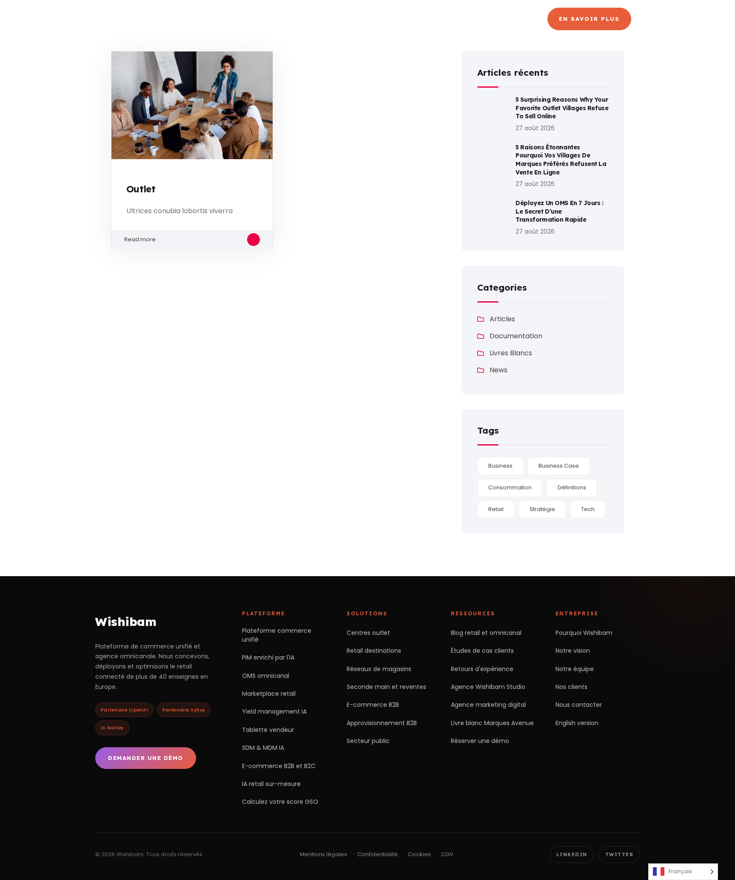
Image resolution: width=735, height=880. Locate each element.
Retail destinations (374, 650)
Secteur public (368, 741)
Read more (140, 239)
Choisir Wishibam (264, 18)
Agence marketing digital (488, 704)
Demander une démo (145, 757)
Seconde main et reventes (386, 687)
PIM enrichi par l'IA (268, 657)
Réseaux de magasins (379, 669)
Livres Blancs (511, 353)
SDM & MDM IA (263, 747)
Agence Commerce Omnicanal (434, 18)
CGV (447, 854)
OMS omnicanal (265, 675)
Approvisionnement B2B (382, 723)
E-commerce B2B (373, 704)
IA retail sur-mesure (271, 784)
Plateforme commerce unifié (276, 635)
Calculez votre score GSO (280, 801)
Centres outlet (368, 633)
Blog (514, 18)
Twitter (619, 854)
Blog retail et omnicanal (486, 633)
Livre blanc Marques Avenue (492, 723)
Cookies (419, 854)
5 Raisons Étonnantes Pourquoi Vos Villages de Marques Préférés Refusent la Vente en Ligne (561, 159)
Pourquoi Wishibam (584, 633)
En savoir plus (589, 18)
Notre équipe (575, 669)
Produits (339, 18)
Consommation (510, 487)
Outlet (140, 189)
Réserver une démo (480, 741)
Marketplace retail (269, 693)
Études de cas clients (482, 650)
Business (500, 466)
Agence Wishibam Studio (488, 687)
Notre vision (573, 650)
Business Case (558, 466)
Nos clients (571, 687)
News (498, 370)
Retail (496, 509)
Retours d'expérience (482, 669)
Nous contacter (579, 704)
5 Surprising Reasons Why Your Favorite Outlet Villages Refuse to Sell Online (562, 108)
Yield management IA (274, 711)
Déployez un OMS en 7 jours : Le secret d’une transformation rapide (559, 211)
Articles (502, 319)
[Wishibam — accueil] (155, 19)
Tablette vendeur (268, 730)
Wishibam (125, 621)
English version (577, 723)
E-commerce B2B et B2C (279, 766)
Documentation (516, 336)
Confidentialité (377, 854)
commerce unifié (166, 646)
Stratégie (542, 509)
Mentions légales (323, 854)
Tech (588, 509)
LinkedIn (571, 854)
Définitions (572, 487)
